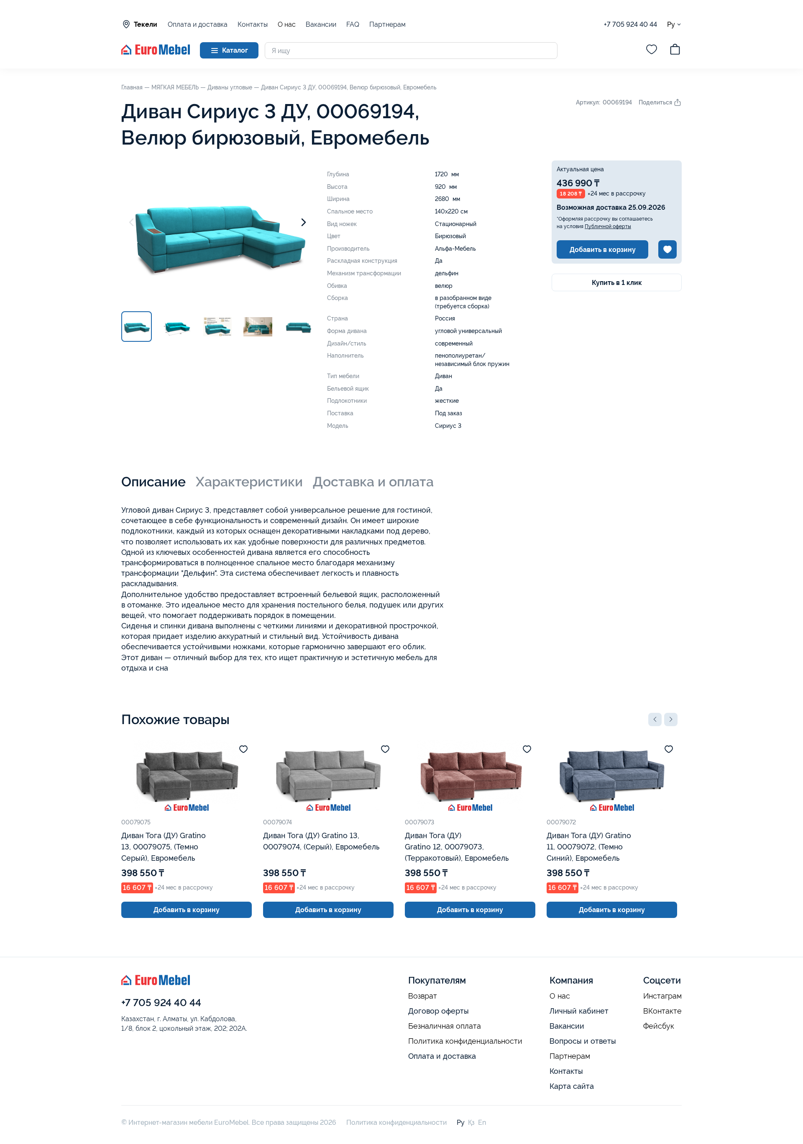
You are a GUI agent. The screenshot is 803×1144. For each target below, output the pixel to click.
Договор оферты (438, 1011)
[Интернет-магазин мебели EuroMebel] (155, 52)
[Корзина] (675, 50)
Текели (145, 24)
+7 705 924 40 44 (630, 24)
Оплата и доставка (198, 24)
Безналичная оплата (444, 1026)
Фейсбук (658, 1026)
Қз (471, 1122)
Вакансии (321, 24)
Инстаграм (662, 996)
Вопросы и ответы (583, 1041)
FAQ (352, 24)
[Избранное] (651, 50)
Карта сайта (572, 1086)
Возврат (422, 996)
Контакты (253, 24)
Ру (671, 24)
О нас (287, 24)
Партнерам (387, 24)
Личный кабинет (579, 1011)
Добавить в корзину (603, 250)
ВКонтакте (662, 1011)
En (482, 1122)
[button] (655, 719)
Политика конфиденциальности (465, 1041)
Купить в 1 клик (617, 283)
